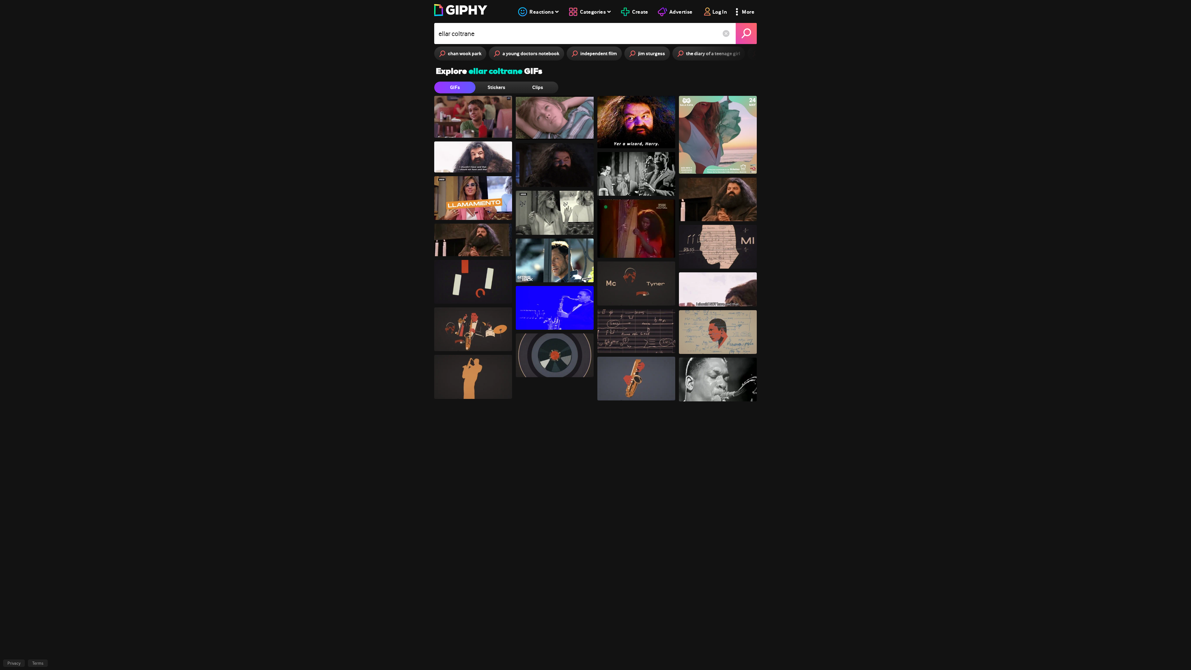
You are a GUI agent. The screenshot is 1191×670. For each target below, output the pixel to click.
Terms (37, 663)
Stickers (496, 87)
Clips (537, 87)
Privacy (13, 663)
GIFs (455, 87)
